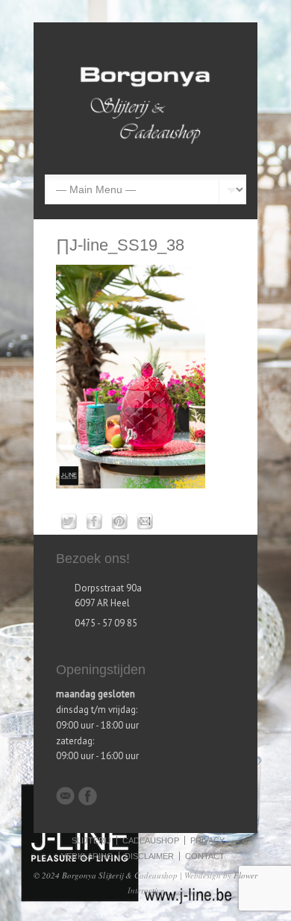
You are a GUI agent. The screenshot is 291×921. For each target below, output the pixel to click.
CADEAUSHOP (150, 840)
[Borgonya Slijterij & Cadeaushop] (145, 151)
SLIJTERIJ (91, 840)
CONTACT (205, 856)
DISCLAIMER (149, 856)
